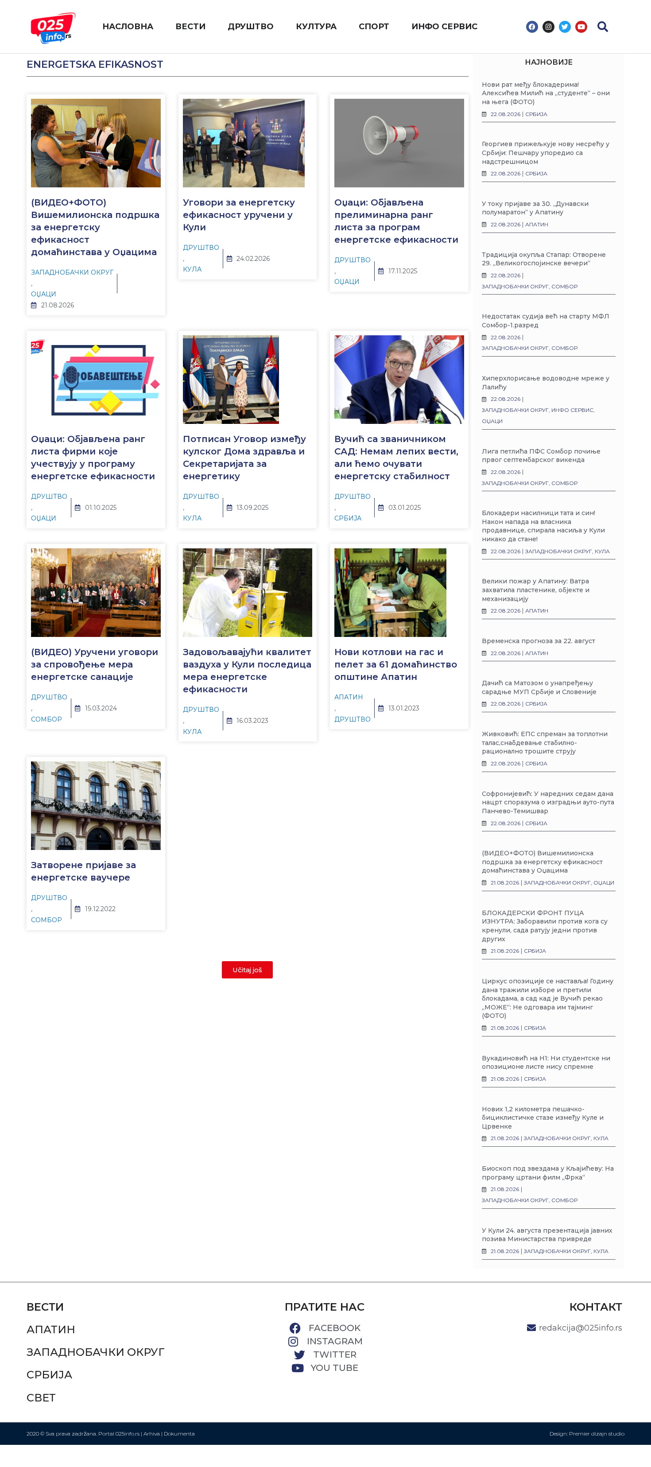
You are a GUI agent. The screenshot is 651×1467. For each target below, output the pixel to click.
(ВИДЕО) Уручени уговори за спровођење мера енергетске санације (94, 664)
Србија (347, 518)
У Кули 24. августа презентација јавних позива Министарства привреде (547, 1234)
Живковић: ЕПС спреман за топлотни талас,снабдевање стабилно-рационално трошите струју (545, 742)
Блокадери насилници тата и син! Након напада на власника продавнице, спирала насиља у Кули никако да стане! (543, 526)
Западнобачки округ (72, 272)
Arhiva (151, 1433)
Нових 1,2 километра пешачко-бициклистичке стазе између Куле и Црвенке (543, 1117)
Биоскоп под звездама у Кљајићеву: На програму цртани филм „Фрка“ (548, 1172)
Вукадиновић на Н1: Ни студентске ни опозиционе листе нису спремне (546, 1062)
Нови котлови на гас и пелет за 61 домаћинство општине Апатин (395, 664)
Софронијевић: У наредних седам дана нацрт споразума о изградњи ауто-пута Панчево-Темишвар (548, 802)
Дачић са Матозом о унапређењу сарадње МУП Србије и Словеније (539, 687)
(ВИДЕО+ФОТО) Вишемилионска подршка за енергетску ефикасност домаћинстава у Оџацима (95, 227)
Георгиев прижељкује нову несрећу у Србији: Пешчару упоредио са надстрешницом (545, 152)
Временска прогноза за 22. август (538, 641)
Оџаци (43, 294)
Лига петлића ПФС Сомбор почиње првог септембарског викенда (541, 455)
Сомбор (46, 719)
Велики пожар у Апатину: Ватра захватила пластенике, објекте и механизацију (535, 589)
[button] (602, 26)
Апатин (348, 697)
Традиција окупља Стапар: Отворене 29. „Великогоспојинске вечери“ (544, 259)
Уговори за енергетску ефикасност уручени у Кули (239, 215)
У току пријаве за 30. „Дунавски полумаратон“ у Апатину (535, 208)
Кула (192, 269)
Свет (41, 1397)
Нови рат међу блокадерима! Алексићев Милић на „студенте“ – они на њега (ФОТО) (546, 93)
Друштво (201, 248)
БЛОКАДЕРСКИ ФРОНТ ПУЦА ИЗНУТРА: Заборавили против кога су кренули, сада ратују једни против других (545, 926)
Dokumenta (179, 1433)
